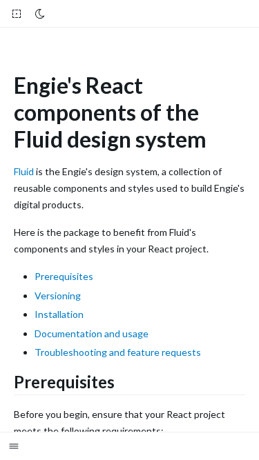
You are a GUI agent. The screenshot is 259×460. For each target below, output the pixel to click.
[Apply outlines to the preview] (16, 13)
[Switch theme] (40, 13)
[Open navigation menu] (17, 446)
